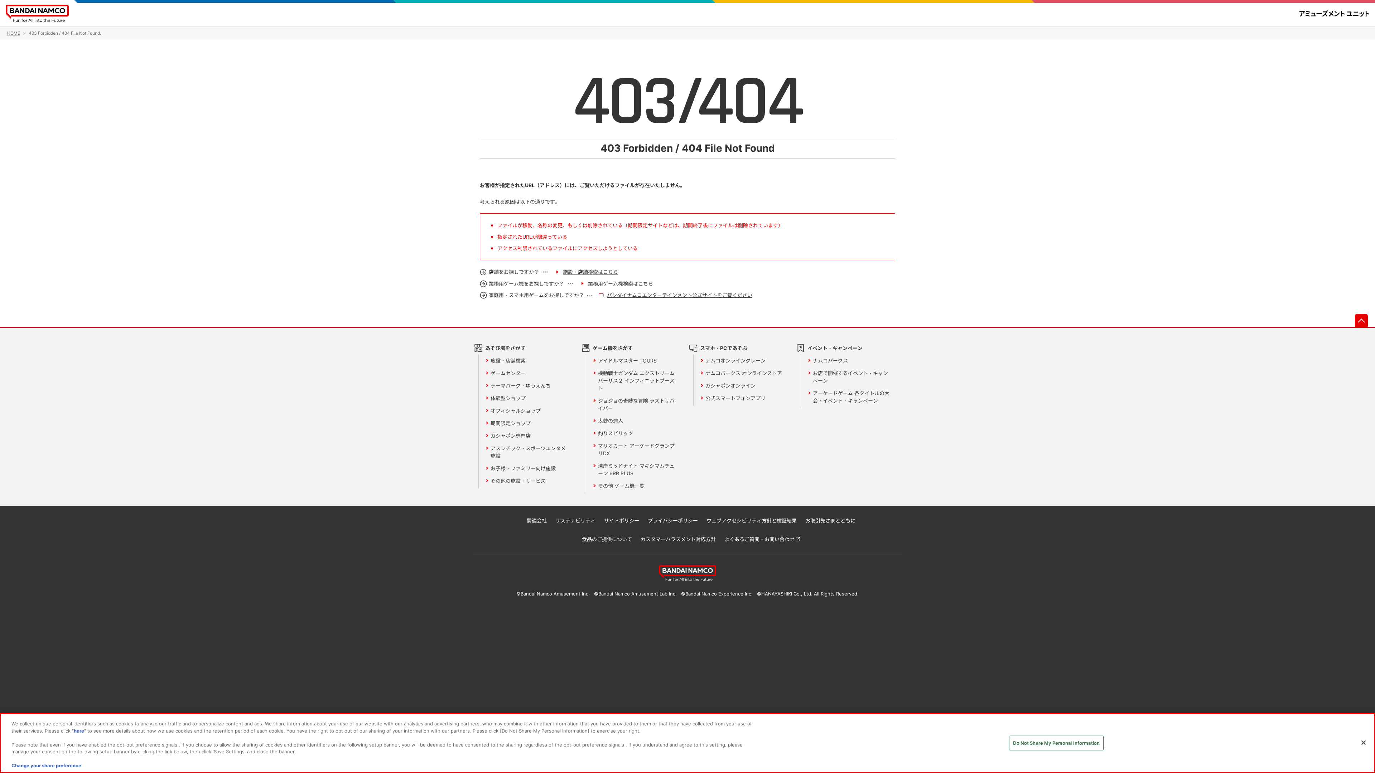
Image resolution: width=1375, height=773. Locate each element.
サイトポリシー (621, 520)
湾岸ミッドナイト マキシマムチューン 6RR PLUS (636, 469)
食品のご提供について (607, 539)
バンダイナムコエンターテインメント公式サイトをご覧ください (679, 295)
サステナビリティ (575, 520)
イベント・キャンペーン (835, 348)
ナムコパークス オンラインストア (743, 373)
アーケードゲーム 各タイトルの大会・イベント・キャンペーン (851, 397)
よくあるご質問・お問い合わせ (759, 539)
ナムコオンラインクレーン (735, 361)
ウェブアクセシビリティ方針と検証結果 (751, 520)
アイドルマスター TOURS (627, 361)
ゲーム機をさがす (613, 348)
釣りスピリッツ (615, 433)
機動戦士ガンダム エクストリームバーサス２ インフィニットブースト (636, 380)
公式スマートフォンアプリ (735, 398)
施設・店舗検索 (508, 361)
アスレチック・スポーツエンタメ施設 (528, 452)
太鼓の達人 (610, 421)
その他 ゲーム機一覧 (621, 486)
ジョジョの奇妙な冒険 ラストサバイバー (636, 404)
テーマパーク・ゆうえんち (521, 386)
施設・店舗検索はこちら (590, 272)
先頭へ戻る (1361, 320)
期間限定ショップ (511, 423)
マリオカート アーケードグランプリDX (636, 449)
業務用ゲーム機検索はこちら (620, 284)
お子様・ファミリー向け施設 (523, 468)
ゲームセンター (508, 373)
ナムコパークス (830, 361)
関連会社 (537, 520)
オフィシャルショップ (516, 411)
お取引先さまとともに (830, 520)
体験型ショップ (508, 398)
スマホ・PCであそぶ (723, 348)
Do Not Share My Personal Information (1056, 742)
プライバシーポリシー (673, 520)
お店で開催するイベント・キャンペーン (850, 377)
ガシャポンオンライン (730, 386)
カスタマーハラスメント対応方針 (678, 539)
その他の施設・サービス (518, 481)
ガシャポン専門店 (511, 436)
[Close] (1363, 742)
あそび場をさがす (505, 348)
